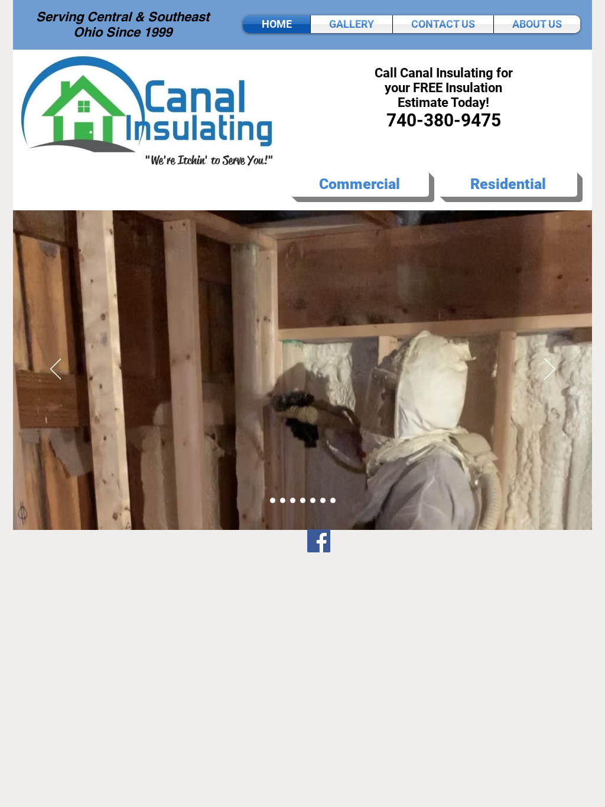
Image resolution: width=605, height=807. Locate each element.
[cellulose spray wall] (292, 500)
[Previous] (55, 370)
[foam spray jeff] (282, 500)
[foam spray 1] (272, 500)
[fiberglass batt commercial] (323, 500)
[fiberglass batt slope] (333, 500)
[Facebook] (318, 540)
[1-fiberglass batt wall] (312, 500)
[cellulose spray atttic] (302, 500)
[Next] (549, 370)
